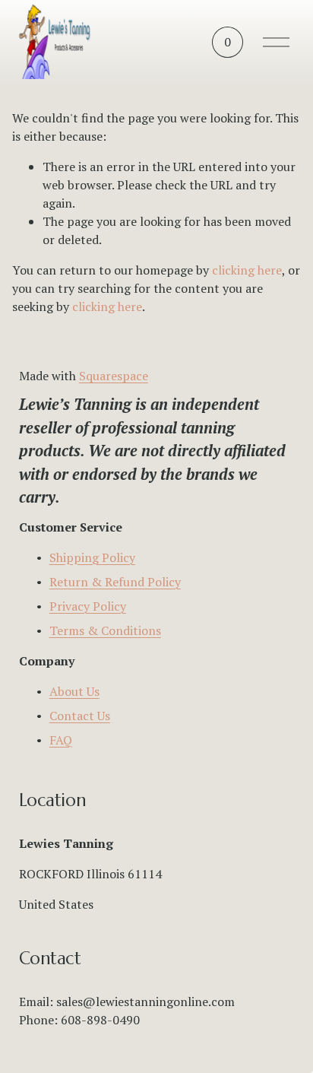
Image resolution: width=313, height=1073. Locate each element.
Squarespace (113, 375)
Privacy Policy (87, 606)
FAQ (60, 740)
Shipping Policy (92, 557)
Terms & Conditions (105, 630)
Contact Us (79, 715)
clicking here (247, 270)
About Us (74, 691)
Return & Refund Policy (115, 581)
